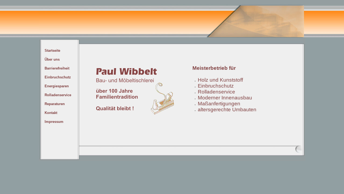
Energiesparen (57, 86)
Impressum (54, 122)
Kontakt (51, 113)
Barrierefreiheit (57, 68)
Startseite (52, 50)
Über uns (52, 59)
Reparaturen (55, 104)
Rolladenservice (58, 95)
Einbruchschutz (58, 77)
